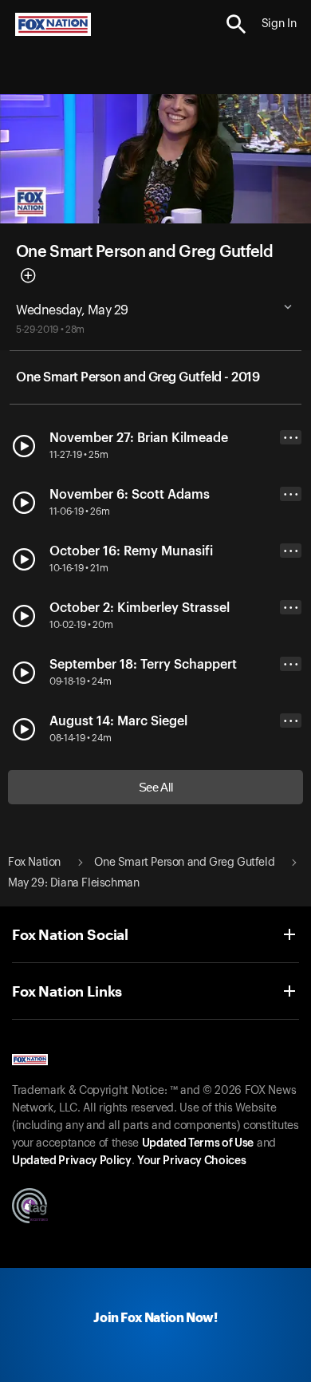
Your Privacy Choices (191, 1161)
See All (156, 787)
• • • (291, 437)
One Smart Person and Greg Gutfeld (144, 252)
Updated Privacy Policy (72, 1161)
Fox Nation (34, 862)
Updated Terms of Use (198, 1143)
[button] (236, 24)
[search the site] (236, 24)
